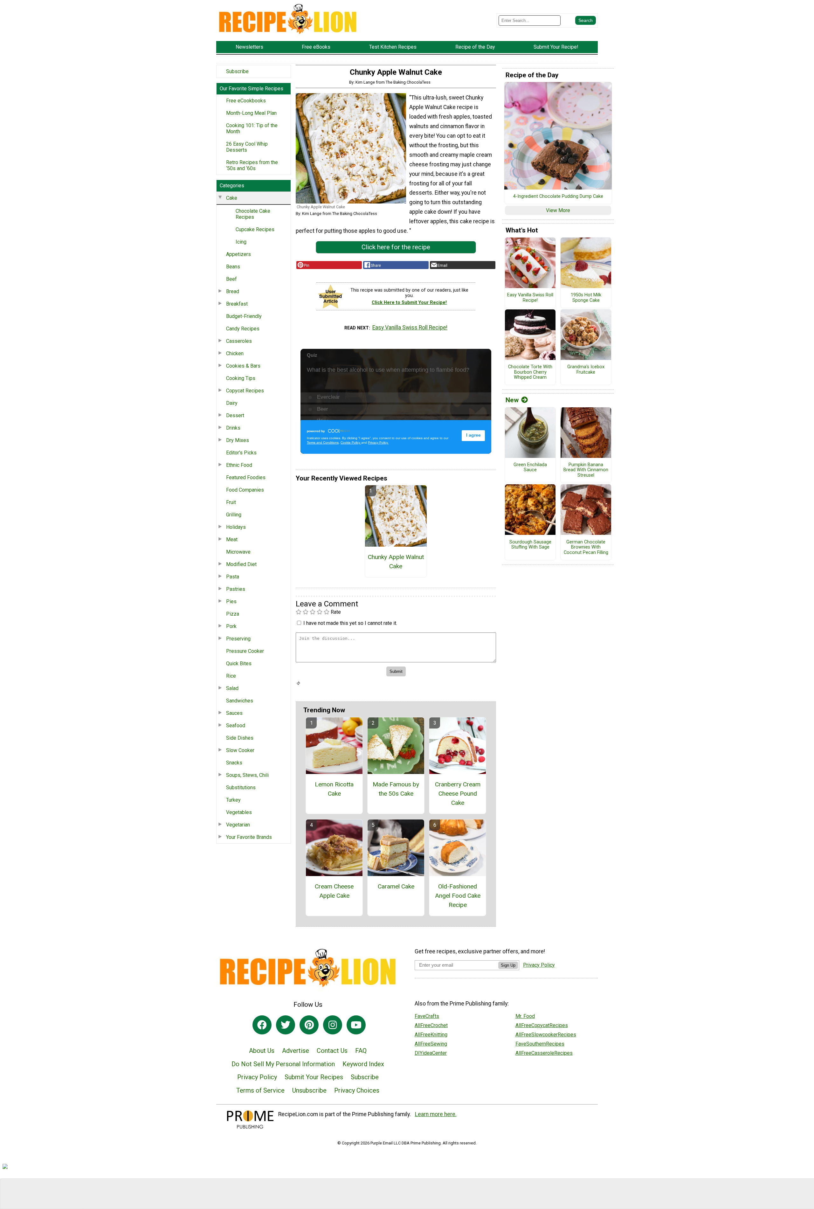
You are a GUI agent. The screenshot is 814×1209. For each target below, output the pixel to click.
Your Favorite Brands (249, 837)
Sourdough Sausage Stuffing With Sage (530, 545)
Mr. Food (525, 1016)
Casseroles (239, 341)
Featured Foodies (246, 477)
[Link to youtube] (356, 1024)
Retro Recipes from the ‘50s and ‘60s (252, 165)
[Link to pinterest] (309, 1024)
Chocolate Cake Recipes (253, 214)
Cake (231, 198)
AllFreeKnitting (431, 1035)
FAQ (361, 1050)
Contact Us (332, 1050)
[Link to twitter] (285, 1024)
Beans (233, 267)
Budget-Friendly (244, 316)
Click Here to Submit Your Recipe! (409, 302)
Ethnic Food (239, 465)
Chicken (235, 353)
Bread (232, 291)
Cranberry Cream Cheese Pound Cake (457, 793)
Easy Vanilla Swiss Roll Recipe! (409, 327)
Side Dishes (239, 738)
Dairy (232, 403)
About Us (261, 1050)
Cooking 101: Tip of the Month (252, 128)
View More (558, 210)
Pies (231, 601)
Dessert (235, 415)
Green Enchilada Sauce (530, 467)
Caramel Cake (396, 886)
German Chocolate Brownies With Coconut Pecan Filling (586, 547)
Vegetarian (238, 825)
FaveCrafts (427, 1016)
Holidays (236, 527)
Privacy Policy (257, 1077)
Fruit (231, 502)
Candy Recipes (242, 329)
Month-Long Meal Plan (251, 113)
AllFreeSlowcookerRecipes (545, 1035)
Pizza (232, 614)
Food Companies (245, 490)
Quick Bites (239, 663)
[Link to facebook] (262, 1024)
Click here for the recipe (396, 247)
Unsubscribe (309, 1090)
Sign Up (508, 965)
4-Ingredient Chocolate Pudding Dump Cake (558, 196)
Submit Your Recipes (314, 1077)
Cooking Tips (240, 378)
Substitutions (241, 787)
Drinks (233, 428)
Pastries (235, 589)
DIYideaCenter (431, 1053)
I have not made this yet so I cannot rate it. (350, 623)
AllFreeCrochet (431, 1025)
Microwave (238, 552)
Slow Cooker (240, 750)
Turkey (233, 800)
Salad (232, 688)
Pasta (232, 577)
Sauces (234, 713)
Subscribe (237, 71)
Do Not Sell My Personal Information (283, 1064)
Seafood (235, 725)
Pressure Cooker (245, 651)
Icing (241, 242)
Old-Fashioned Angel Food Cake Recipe (457, 895)
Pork (231, 626)
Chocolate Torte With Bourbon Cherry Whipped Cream (530, 372)
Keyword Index (363, 1064)
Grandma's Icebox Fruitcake (585, 369)
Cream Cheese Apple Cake (334, 891)
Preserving (238, 639)
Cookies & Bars (243, 366)
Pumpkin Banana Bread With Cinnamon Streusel (585, 470)
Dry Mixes (237, 440)
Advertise (295, 1050)
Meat (232, 539)
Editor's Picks (241, 453)
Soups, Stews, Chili (247, 775)
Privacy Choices (356, 1090)
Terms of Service (260, 1090)
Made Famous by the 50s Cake (396, 789)
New (512, 400)
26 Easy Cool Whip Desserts (247, 147)
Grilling (233, 515)
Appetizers (238, 254)
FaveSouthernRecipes (539, 1044)
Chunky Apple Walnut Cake (396, 561)
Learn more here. (436, 1114)
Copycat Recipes (245, 391)
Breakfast (237, 304)
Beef (231, 279)
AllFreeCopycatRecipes (541, 1025)
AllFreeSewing (431, 1044)
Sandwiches (239, 701)
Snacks (234, 763)
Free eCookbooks (246, 101)
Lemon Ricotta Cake (334, 789)
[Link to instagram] (332, 1024)
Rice (231, 676)
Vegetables (239, 812)
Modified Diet (241, 564)
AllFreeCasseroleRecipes (544, 1053)
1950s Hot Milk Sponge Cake (586, 298)
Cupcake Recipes (255, 229)
